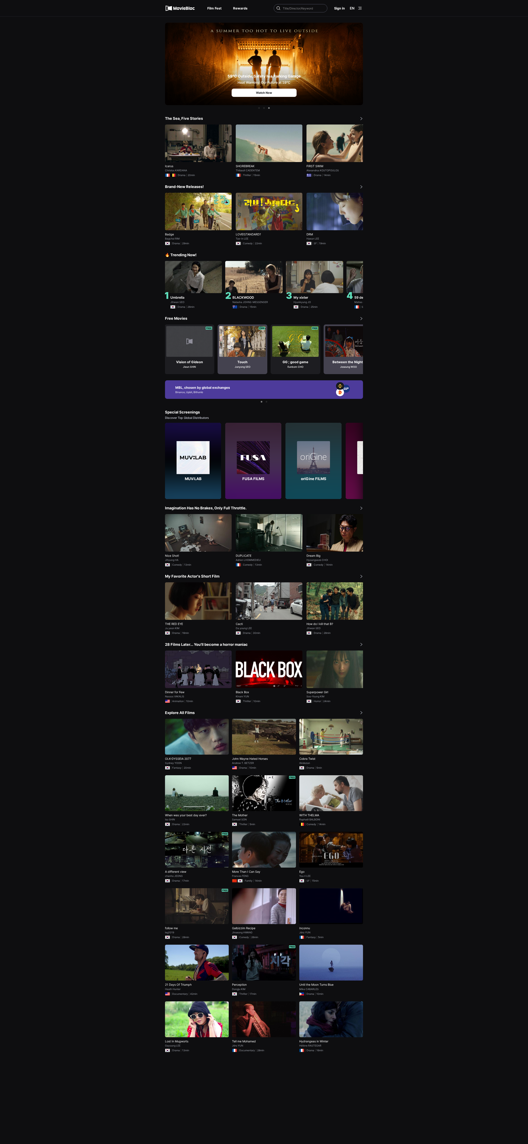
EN (352, 8)
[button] (259, 108)
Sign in (339, 8)
